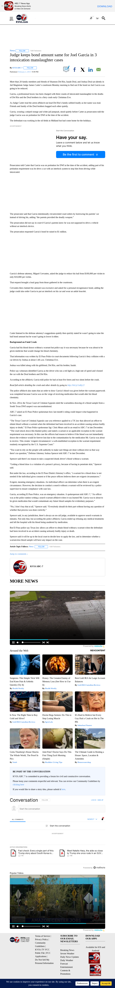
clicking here (18, 784)
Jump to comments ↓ (19, 554)
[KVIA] (25, 18)
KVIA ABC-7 (17, 68)
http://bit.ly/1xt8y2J (75, 385)
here (63, 789)
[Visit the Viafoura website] (99, 867)
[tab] (18, 819)
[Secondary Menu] (13, 18)
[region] (57, 833)
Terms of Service (42, 936)
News (31, 547)
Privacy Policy (41, 939)
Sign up (100, 800)
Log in (93, 800)
